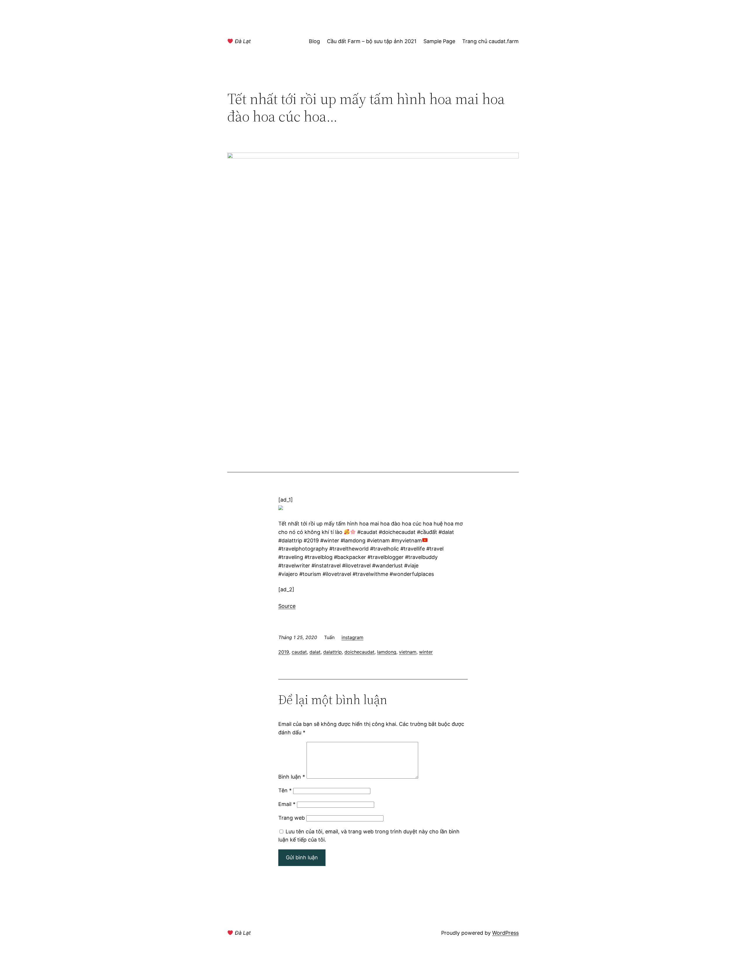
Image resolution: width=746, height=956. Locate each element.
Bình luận (291, 777)
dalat (315, 652)
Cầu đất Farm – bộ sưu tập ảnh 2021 (371, 41)
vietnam (407, 652)
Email (286, 804)
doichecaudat (359, 652)
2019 (283, 652)
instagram (352, 637)
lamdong (386, 652)
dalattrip (332, 652)
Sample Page (439, 41)
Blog (314, 41)
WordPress (505, 933)
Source (286, 606)
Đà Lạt (242, 41)
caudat (299, 652)
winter (426, 652)
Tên (285, 790)
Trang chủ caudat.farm (490, 41)
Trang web (291, 818)
